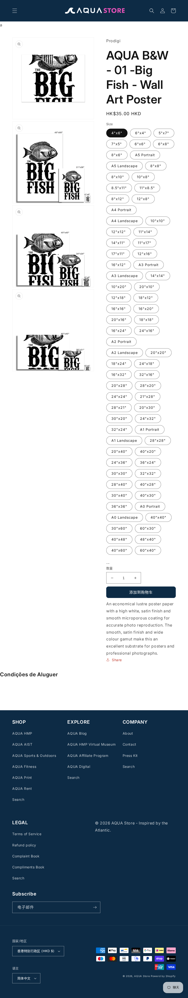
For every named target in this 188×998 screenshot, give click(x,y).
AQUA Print (22, 777)
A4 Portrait (121, 210)
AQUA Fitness (24, 766)
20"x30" (147, 407)
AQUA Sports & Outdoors (34, 755)
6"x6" (140, 144)
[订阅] (94, 907)
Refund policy (24, 845)
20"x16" (119, 320)
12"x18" (118, 298)
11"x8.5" (147, 188)
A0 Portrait (150, 506)
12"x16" (145, 254)
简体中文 (24, 978)
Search (18, 799)
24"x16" (146, 331)
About (128, 733)
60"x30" (148, 528)
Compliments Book (28, 867)
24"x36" (119, 462)
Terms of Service (27, 834)
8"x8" (155, 166)
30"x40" (119, 495)
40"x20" (148, 451)
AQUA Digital (78, 766)
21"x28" (147, 396)
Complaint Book (25, 856)
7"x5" (116, 144)
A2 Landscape (124, 352)
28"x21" (119, 407)
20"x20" (158, 352)
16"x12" (118, 265)
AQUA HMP (22, 733)
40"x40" (158, 517)
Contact (129, 744)
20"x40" (119, 451)
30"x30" (119, 473)
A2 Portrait (121, 342)
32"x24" (119, 429)
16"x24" (119, 331)
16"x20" (146, 309)
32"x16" (146, 374)
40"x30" (148, 495)
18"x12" (146, 298)
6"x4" (140, 133)
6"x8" (163, 144)
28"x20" (148, 385)
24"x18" (146, 363)
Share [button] (117, 660)
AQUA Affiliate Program (87, 755)
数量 (109, 568)
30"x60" (119, 528)
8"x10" (117, 177)
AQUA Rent (22, 788)
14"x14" (158, 276)
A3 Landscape (124, 276)
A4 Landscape (124, 221)
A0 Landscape (124, 517)
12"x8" (143, 199)
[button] (14, 10)
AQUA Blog (77, 733)
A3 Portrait (149, 265)
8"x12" (117, 199)
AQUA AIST (22, 744)
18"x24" (119, 363)
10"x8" (143, 177)
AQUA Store (142, 976)
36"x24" (148, 462)
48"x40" (148, 539)
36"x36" (119, 506)
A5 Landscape (124, 166)
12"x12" (118, 232)
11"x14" (145, 232)
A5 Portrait (145, 155)
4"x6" (116, 133)
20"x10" (146, 287)
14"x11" (118, 243)
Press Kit (130, 755)
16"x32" (119, 374)
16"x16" (118, 309)
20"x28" (119, 385)
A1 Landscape (124, 440)
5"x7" (164, 133)
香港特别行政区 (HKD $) (35, 951)
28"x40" (119, 484)
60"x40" (148, 550)
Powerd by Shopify (163, 976)
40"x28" (148, 484)
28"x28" (158, 440)
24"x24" (119, 396)
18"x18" (146, 320)
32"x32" (148, 473)
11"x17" (144, 243)
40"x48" (119, 539)
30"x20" (119, 418)
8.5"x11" (119, 188)
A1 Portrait (149, 429)
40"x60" (119, 550)
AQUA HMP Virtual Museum (91, 744)
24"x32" (148, 418)
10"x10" (158, 221)
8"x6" (116, 155)
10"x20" (119, 287)
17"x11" (118, 254)
